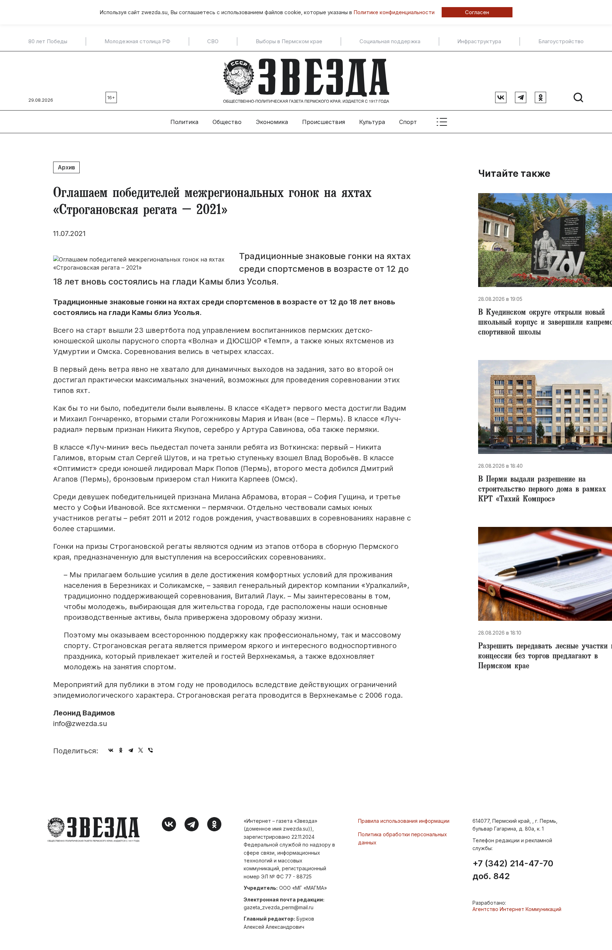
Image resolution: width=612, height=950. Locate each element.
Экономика (272, 121)
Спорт (408, 121)
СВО (213, 41)
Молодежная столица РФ (137, 41)
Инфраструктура (479, 41)
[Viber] (150, 750)
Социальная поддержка (389, 41)
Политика (184, 121)
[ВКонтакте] (111, 750)
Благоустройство (561, 41)
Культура (372, 121)
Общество (227, 121)
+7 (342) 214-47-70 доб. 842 (512, 869)
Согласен (477, 12)
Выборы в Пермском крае (289, 41)
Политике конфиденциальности (394, 12)
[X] (140, 750)
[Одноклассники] (121, 750)
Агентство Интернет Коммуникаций (516, 909)
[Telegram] (130, 750)
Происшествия (323, 121)
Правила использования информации (403, 821)
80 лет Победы (47, 41)
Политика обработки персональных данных (402, 838)
